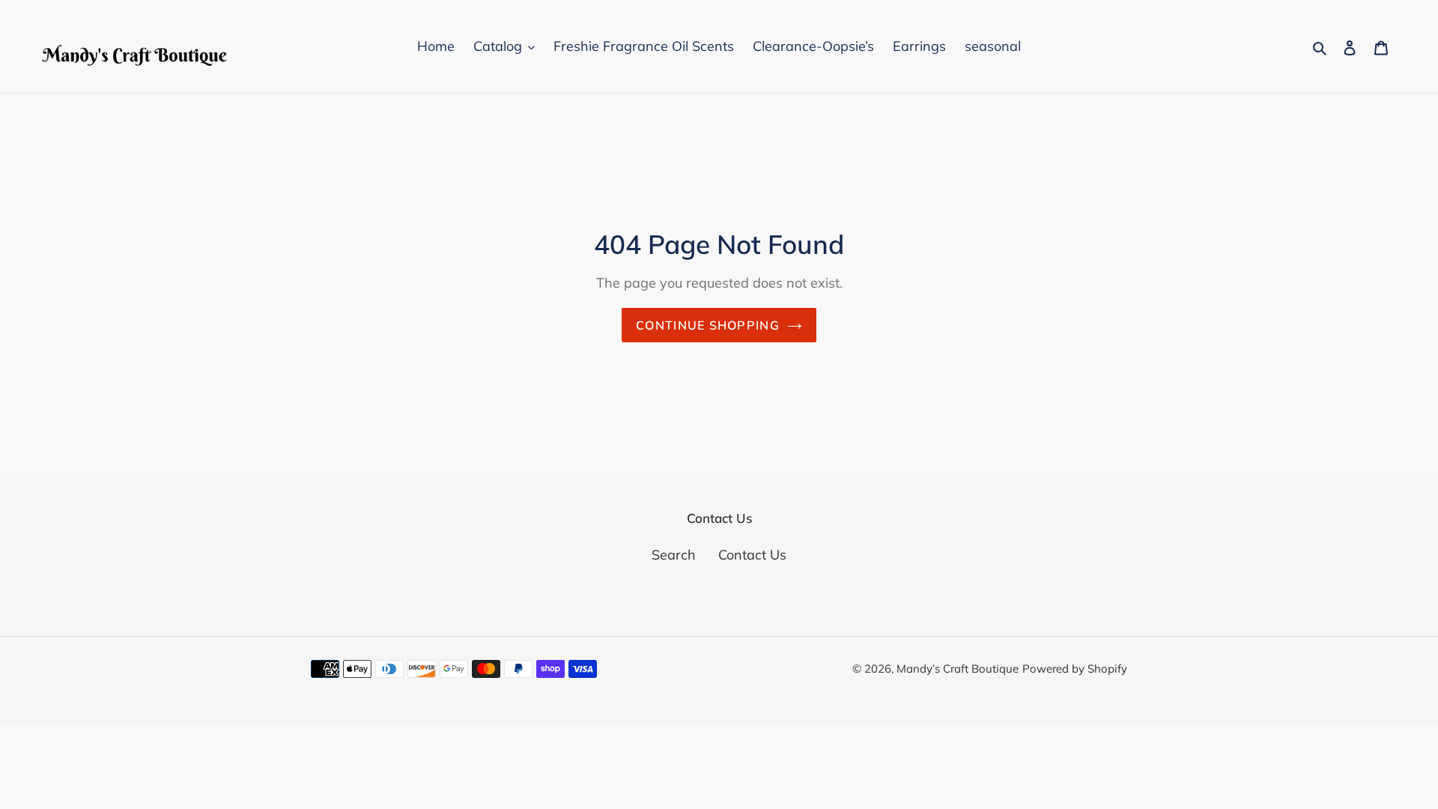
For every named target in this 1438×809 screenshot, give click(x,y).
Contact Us (752, 554)
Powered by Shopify (1074, 668)
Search (674, 554)
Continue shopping (708, 325)
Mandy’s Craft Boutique (958, 668)
